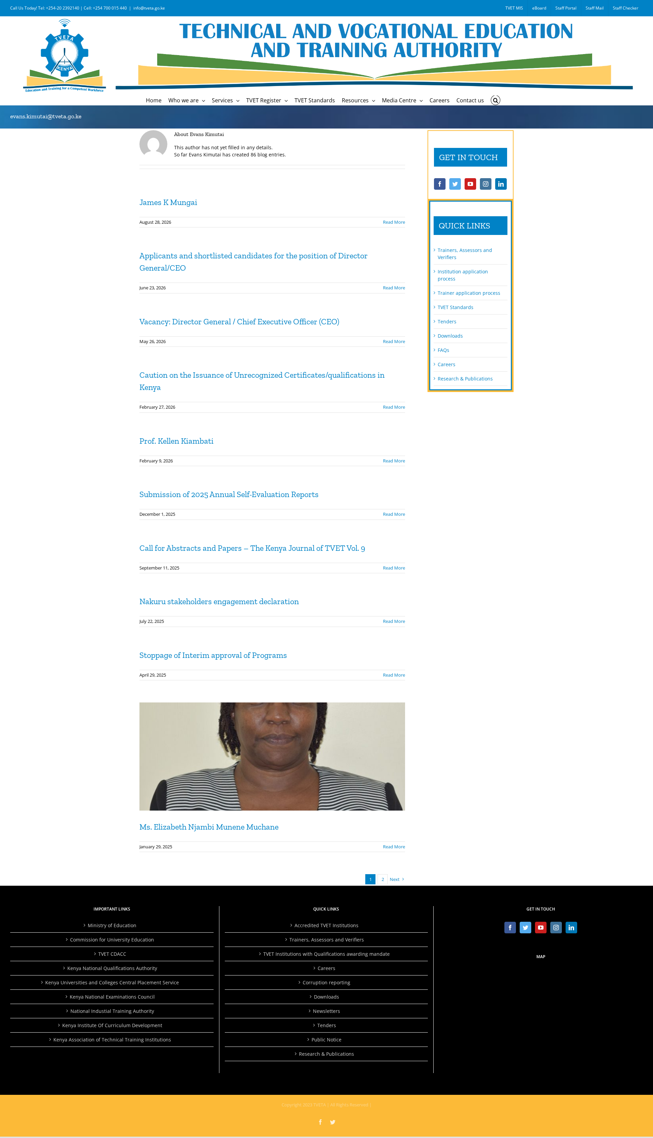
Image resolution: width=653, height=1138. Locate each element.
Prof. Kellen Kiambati (176, 441)
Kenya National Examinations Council (112, 996)
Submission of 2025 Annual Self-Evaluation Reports (229, 494)
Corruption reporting (326, 982)
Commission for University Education (112, 939)
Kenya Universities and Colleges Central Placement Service (112, 982)
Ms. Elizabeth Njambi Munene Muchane (209, 827)
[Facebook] (440, 184)
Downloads (450, 336)
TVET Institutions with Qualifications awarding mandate (326, 954)
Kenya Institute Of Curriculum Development (112, 1025)
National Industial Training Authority (112, 1011)
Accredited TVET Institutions (326, 925)
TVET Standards (455, 307)
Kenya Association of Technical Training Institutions (112, 1039)
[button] (495, 100)
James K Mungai (168, 202)
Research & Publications (465, 378)
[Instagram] (485, 184)
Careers (446, 364)
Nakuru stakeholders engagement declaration (219, 601)
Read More (394, 222)
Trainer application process (469, 293)
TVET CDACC (112, 954)
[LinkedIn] (501, 184)
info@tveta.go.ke (149, 8)
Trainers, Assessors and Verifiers (326, 939)
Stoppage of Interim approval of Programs (213, 655)
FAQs (443, 350)
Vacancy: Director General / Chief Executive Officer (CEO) (239, 321)
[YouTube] (470, 184)
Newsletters (326, 1011)
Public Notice (326, 1039)
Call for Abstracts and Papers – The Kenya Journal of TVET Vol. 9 (252, 548)
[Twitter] (455, 184)
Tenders (447, 321)
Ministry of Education (112, 925)
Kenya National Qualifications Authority (112, 968)
